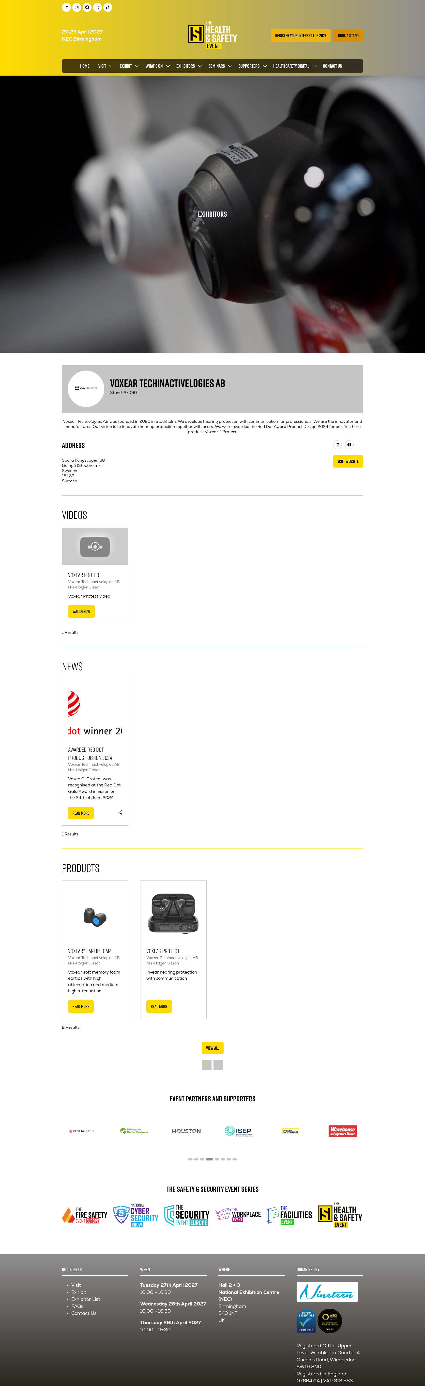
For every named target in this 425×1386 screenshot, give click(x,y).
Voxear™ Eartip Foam (89, 951)
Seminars (217, 66)
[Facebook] (87, 7)
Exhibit (126, 66)
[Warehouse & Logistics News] (343, 1131)
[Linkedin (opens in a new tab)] (337, 444)
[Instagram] (76, 7)
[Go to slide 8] (234, 1159)
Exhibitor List (85, 1299)
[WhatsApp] (97, 7)
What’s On (154, 66)
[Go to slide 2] (196, 1159)
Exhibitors (185, 66)
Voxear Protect (84, 575)
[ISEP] (238, 1131)
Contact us (332, 66)
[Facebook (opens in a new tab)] (349, 444)
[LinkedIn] (66, 7)
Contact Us (84, 1313)
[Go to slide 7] (229, 1159)
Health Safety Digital (291, 66)
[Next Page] (218, 1065)
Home (85, 66)
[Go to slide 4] (209, 1159)
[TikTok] (107, 7)
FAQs (77, 1306)
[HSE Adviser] (291, 1131)
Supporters (249, 66)
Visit (102, 66)
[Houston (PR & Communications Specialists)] (186, 1131)
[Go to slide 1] (190, 1159)
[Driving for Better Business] (134, 1131)
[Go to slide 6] (223, 1159)
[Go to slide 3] (202, 1159)
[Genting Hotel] (82, 1131)
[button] (301, 35)
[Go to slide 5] (217, 1159)
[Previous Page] (207, 1065)
